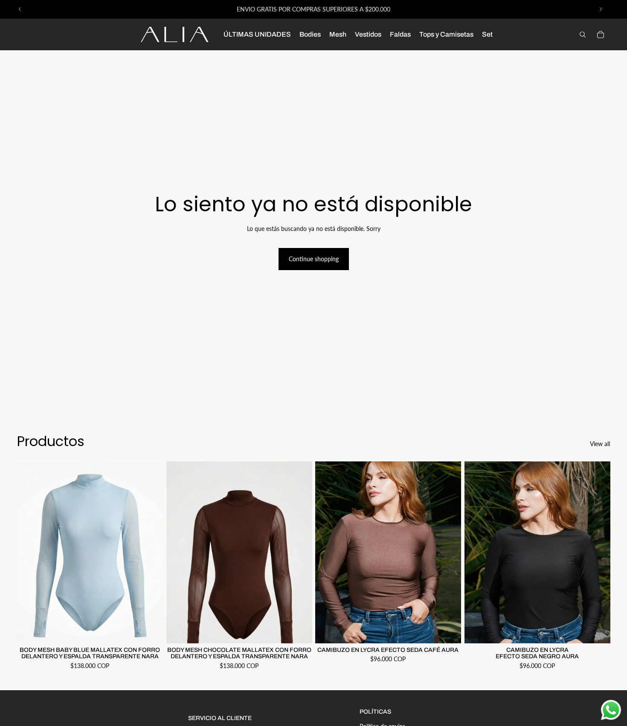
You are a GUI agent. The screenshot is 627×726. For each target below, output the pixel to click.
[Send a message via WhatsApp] (611, 710)
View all (600, 443)
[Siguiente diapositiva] (600, 9)
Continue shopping (314, 258)
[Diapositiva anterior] (20, 9)
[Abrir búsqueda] (582, 34)
